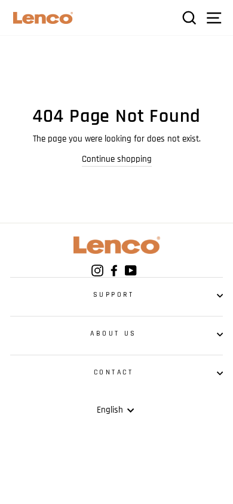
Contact (114, 372)
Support (113, 294)
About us (113, 333)
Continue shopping (117, 159)
